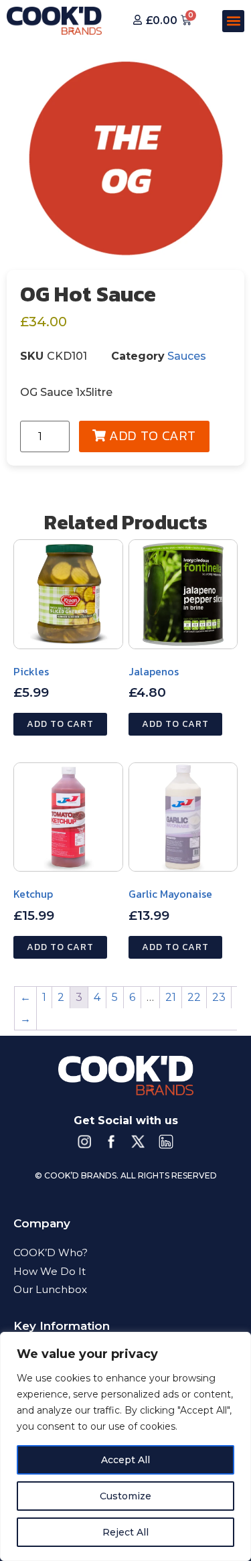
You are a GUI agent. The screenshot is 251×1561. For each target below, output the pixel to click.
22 (194, 997)
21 (170, 997)
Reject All (125, 1532)
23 (219, 997)
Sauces (186, 356)
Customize (125, 1496)
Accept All (125, 1460)
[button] (233, 21)
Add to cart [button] (60, 724)
